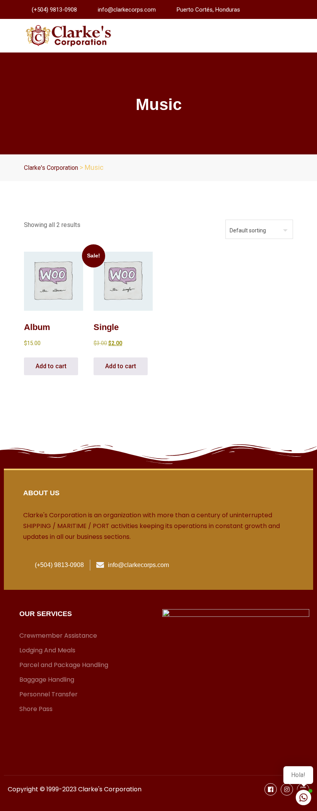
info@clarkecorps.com (127, 9)
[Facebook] (270, 789)
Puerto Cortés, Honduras (208, 9)
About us (41, 493)
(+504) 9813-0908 (54, 9)
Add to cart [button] (51, 366)
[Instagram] (287, 789)
